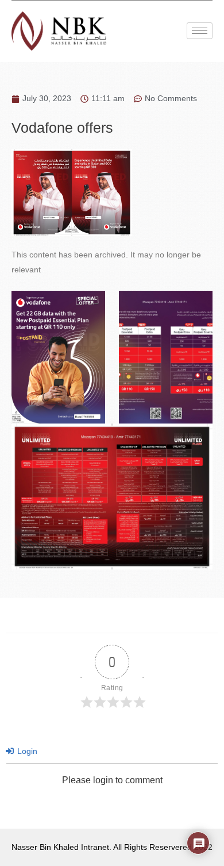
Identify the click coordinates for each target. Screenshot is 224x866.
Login (26, 751)
